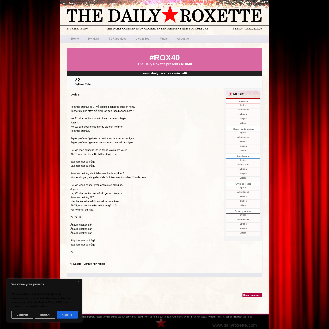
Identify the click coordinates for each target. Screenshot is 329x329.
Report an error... (252, 295)
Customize (22, 314)
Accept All (67, 314)
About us (183, 38)
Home (75, 38)
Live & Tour (143, 38)
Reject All (45, 314)
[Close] (79, 281)
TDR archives (117, 38)
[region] (44, 300)
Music (164, 38)
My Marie (94, 38)
